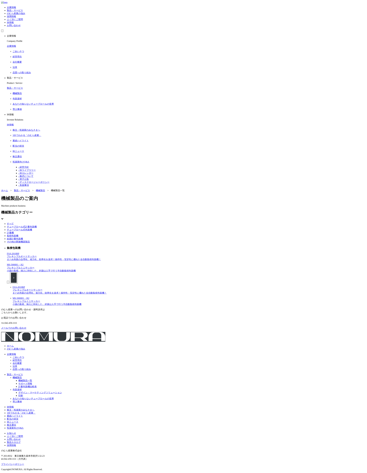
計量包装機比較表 (27, 386)
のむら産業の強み (16, 13)
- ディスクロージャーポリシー (33, 182)
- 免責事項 (23, 185)
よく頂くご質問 (15, 19)
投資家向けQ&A (15, 428)
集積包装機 (12, 235)
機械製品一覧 (25, 380)
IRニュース (12, 422)
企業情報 (11, 7)
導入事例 (17, 401)
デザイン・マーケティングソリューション (40, 392)
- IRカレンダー (25, 173)
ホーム (10, 346)
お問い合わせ (14, 25)
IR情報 (10, 22)
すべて (10, 223)
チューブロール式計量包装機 (22, 226)
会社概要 (17, 363)
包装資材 (17, 389)
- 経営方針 (23, 167)
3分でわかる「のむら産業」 (21, 413)
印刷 (20, 395)
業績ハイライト (15, 416)
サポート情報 (25, 383)
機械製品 (17, 377)
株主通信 (11, 425)
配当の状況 (12, 419)
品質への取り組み (22, 369)
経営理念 (17, 360)
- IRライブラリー (27, 170)
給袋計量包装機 (15, 239)
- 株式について (25, 176)
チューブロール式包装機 (19, 229)
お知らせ (11, 433)
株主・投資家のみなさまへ (20, 410)
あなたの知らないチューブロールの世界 (33, 398)
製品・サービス (15, 10)
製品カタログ (14, 442)
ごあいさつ (18, 357)
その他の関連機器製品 (18, 242)
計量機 (10, 232)
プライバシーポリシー (12, 464)
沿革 (15, 366)
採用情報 (11, 16)
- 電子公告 (23, 179)
